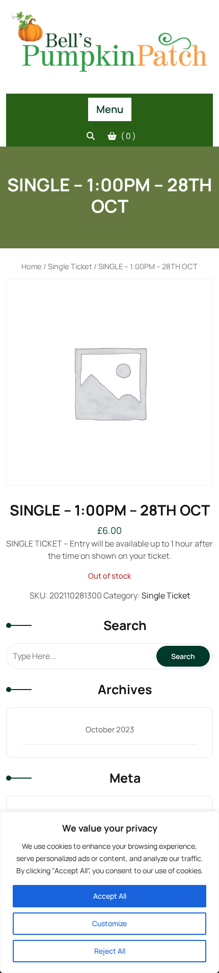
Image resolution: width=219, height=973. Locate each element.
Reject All (109, 951)
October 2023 (110, 729)
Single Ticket (70, 266)
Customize (109, 923)
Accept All (109, 896)
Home (31, 266)
